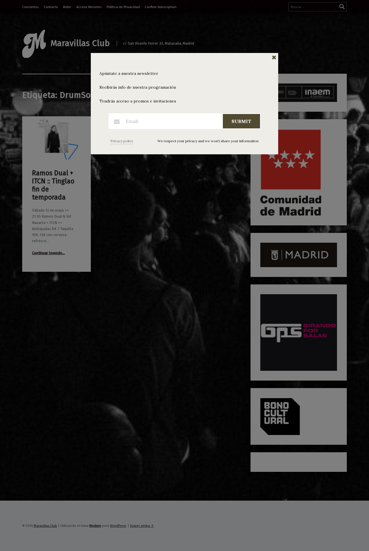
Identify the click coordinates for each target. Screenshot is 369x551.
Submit (241, 121)
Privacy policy (121, 141)
